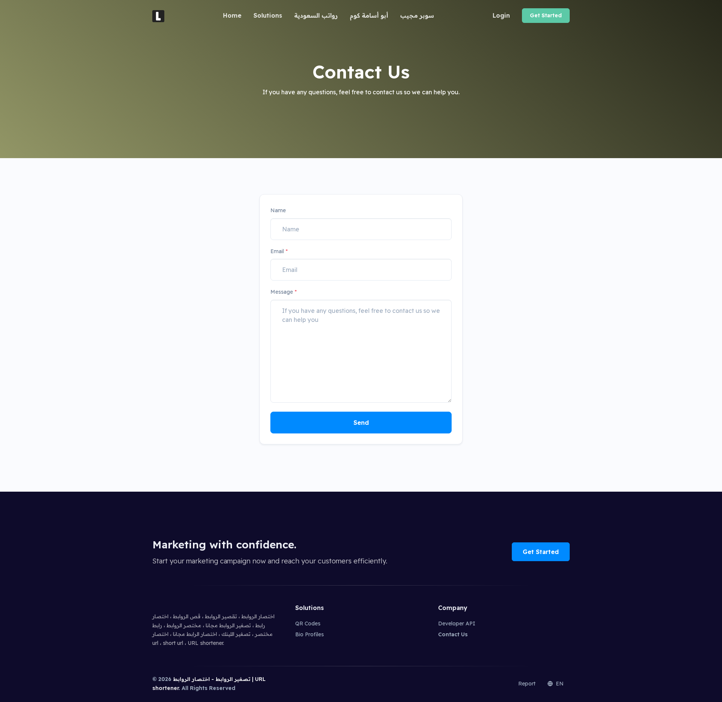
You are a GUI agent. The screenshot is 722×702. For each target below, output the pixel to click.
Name (278, 210)
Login (501, 15)
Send (361, 422)
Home (232, 15)
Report (526, 683)
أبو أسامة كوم (369, 15)
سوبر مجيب (417, 15)
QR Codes (307, 623)
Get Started (541, 552)
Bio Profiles (309, 634)
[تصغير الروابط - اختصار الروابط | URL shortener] (158, 16)
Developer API (456, 623)
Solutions (267, 15)
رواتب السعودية (316, 15)
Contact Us (453, 634)
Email (279, 251)
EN (559, 683)
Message (283, 291)
